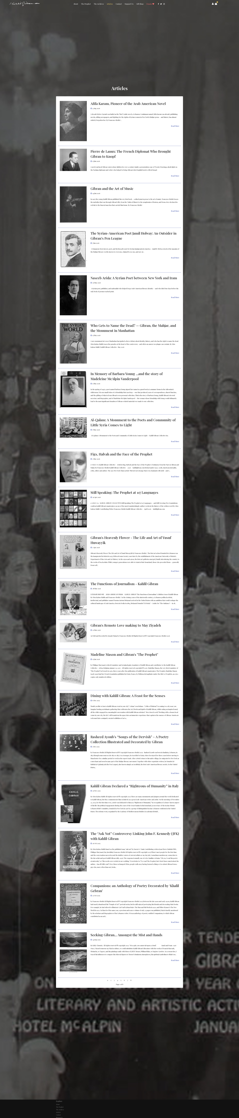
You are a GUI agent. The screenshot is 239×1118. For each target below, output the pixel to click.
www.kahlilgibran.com (118, 1113)
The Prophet (86, 4)
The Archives (99, 4)
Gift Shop (139, 4)
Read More (175, 126)
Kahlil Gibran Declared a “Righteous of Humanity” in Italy (135, 786)
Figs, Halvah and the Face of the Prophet (121, 454)
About (75, 4)
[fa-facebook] (158, 4)
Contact (119, 4)
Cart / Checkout (87, 1115)
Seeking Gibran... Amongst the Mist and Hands (126, 935)
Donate (149, 4)
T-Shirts (84, 1110)
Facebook (140, 1113)
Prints (84, 1113)
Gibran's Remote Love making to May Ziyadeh (126, 625)
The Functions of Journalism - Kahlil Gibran (124, 583)
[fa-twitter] (161, 4)
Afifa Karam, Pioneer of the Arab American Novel (128, 103)
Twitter (139, 1115)
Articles (110, 4)
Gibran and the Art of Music (112, 188)
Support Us (129, 4)
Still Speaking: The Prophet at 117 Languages (124, 492)
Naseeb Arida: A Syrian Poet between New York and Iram (134, 278)
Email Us (114, 1115)
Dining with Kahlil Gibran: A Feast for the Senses (128, 695)
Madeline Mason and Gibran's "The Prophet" (124, 654)
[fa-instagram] (164, 4)
